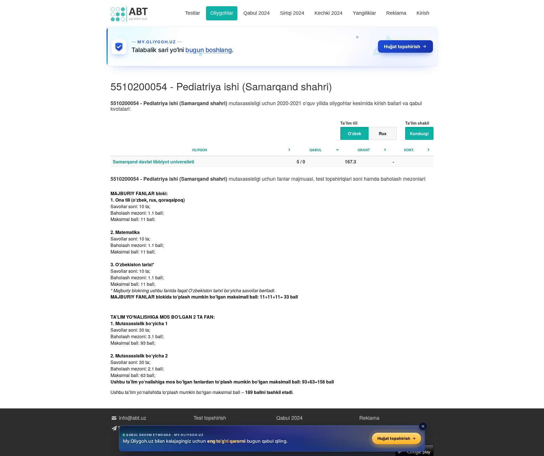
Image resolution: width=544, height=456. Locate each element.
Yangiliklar (364, 13)
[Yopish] (423, 426)
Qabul (315, 149)
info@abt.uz (132, 417)
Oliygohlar (221, 13)
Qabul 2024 (256, 13)
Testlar (192, 13)
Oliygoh (199, 149)
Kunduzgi (419, 133)
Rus (382, 133)
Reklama (396, 13)
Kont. (409, 149)
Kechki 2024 (328, 13)
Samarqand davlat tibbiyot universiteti (153, 161)
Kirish (422, 13)
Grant (364, 149)
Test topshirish (210, 417)
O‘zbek (354, 133)
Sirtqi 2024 (292, 13)
